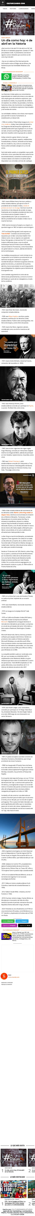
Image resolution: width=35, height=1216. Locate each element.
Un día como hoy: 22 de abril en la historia (14, 1171)
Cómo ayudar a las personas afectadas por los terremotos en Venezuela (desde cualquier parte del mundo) (22, 88)
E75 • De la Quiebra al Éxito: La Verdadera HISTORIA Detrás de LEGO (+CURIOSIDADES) (15, 1203)
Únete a (8, 921)
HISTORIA (13, 9)
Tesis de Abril (5, 234)
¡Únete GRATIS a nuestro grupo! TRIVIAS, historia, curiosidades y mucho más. (21, 76)
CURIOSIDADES (24, 9)
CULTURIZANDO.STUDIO (22, 1209)
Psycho (31, 406)
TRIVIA (5, 9)
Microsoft (4, 622)
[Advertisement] (17, 1065)
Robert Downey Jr (14, 461)
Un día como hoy (5, 37)
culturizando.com (13, 977)
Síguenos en (9, 925)
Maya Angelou (13, 316)
